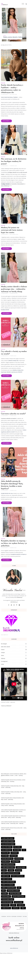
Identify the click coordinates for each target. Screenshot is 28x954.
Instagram (18, 870)
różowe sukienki (18, 902)
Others (2, 655)
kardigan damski (5, 184)
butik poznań (14, 855)
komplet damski (5, 876)
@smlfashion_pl (14, 602)
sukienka (13, 905)
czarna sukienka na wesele (8, 867)
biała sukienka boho (6, 850)
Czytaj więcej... (6, 120)
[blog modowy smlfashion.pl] (10, 4)
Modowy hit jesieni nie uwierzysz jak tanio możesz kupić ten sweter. (12, 230)
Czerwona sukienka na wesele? (13, 414)
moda (3, 890)
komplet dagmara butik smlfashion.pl (10, 873)
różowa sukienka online (7, 899)
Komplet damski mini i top (7, 493)
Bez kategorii (4, 643)
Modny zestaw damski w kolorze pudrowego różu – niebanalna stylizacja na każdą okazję (14, 289)
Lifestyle (3, 652)
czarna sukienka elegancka (8, 864)
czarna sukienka (15, 861)
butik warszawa (18, 858)
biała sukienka (17, 847)
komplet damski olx (6, 879)
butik (24, 850)
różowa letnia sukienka (15, 893)
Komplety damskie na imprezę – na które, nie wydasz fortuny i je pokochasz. (14, 543)
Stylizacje (3, 658)
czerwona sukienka (21, 867)
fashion (4, 870)
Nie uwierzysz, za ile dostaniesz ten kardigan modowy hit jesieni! (13, 161)
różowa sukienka (6, 896)
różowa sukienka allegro (18, 896)
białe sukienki (17, 850)
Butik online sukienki (5, 646)
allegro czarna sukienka (7, 838)
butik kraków (14, 852)
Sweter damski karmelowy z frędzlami (9, 97)
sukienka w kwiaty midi (13, 360)
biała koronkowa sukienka (8, 844)
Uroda (2, 664)
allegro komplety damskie (8, 841)
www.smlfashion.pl (5, 185)
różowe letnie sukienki (7, 902)
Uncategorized (4, 661)
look (19, 887)
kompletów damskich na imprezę (18, 554)
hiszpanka (11, 870)
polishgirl (4, 893)
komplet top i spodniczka (8, 884)
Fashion (3, 83)
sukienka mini (21, 905)
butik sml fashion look (7, 858)
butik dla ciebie (5, 852)
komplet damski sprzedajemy (8, 881)
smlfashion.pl (19, 597)
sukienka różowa (6, 908)
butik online (5, 855)
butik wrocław (5, 861)
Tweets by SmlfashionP (6, 705)
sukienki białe (15, 908)
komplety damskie (5, 309)
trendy (23, 908)
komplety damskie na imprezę (8, 887)
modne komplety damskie (13, 890)
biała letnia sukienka (6, 847)
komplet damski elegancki (17, 876)
